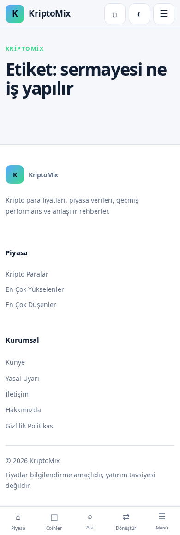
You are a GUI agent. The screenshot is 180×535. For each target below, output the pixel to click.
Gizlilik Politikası (30, 425)
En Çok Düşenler (31, 304)
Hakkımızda (23, 409)
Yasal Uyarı (22, 378)
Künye (15, 362)
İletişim (17, 394)
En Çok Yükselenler (35, 289)
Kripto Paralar (27, 274)
